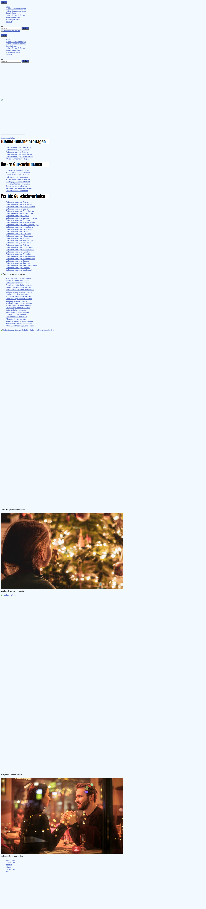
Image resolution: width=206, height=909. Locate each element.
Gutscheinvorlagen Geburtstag (18, 148)
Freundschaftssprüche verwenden (20, 290)
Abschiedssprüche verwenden (18, 278)
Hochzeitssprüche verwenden (18, 294)
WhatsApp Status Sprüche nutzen (20, 326)
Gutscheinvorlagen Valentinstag (19, 154)
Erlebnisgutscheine (13, 19)
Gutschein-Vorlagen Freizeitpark (19, 227)
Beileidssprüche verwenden (17, 283)
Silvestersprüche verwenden (17, 312)
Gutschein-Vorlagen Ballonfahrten (20, 211)
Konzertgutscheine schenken (18, 179)
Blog (7, 872)
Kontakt (9, 865)
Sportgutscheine (8, 138)
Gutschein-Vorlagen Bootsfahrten (20, 213)
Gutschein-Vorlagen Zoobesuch (19, 270)
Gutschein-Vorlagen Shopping (18, 254)
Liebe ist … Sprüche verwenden (19, 299)
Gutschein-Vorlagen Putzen (17, 245)
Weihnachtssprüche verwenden (19, 324)
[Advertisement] (103, 80)
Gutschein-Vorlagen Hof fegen (18, 234)
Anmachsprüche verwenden (17, 281)
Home (8, 7)
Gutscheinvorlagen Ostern (17, 152)
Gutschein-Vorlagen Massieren (18, 243)
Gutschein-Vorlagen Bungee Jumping (21, 218)
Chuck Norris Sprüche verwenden (20, 285)
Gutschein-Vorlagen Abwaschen (19, 202)
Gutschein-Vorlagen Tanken (17, 261)
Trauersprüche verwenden (16, 317)
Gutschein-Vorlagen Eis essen (18, 220)
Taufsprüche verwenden (16, 315)
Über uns (9, 867)
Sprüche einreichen (13, 17)
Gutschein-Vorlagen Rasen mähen (20, 250)
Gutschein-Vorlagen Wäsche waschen (21, 265)
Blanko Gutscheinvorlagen (16, 9)
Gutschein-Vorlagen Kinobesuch (19, 236)
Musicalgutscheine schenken (18, 184)
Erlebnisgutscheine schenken (18, 173)
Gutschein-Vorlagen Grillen (17, 231)
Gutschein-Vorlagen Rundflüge (18, 252)
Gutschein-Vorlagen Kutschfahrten (20, 241)
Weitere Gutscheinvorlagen (17, 159)
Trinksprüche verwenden (16, 319)
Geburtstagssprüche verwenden (19, 292)
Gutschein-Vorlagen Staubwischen (20, 259)
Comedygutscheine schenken (18, 170)
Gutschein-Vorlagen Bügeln (17, 216)
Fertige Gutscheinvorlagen (16, 11)
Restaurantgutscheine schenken (19, 188)
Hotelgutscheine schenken (17, 177)
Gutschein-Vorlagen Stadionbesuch (20, 256)
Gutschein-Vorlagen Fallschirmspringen (22, 225)
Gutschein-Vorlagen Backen (17, 209)
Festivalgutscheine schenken (17, 175)
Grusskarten (11, 869)
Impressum (10, 860)
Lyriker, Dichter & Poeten (15, 15)
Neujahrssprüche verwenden (18, 308)
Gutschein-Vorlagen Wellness (18, 268)
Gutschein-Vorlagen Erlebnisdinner (20, 222)
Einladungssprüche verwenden (18, 287)
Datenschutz (11, 863)
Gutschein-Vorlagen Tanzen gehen (20, 263)
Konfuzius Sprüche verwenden (18, 296)
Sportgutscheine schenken (17, 191)
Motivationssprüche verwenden (19, 303)
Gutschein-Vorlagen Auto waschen (20, 207)
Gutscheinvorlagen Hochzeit (17, 150)
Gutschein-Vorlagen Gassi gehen (19, 229)
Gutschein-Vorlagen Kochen (17, 238)
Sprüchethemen (11, 13)
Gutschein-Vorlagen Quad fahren (19, 247)
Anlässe (9, 22)
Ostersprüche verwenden (16, 310)
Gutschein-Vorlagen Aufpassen (19, 204)
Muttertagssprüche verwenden (18, 305)
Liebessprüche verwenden (16, 301)
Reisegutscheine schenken (16, 186)
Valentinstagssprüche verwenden (19, 321)
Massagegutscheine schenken (18, 182)
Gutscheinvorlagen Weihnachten (19, 157)
